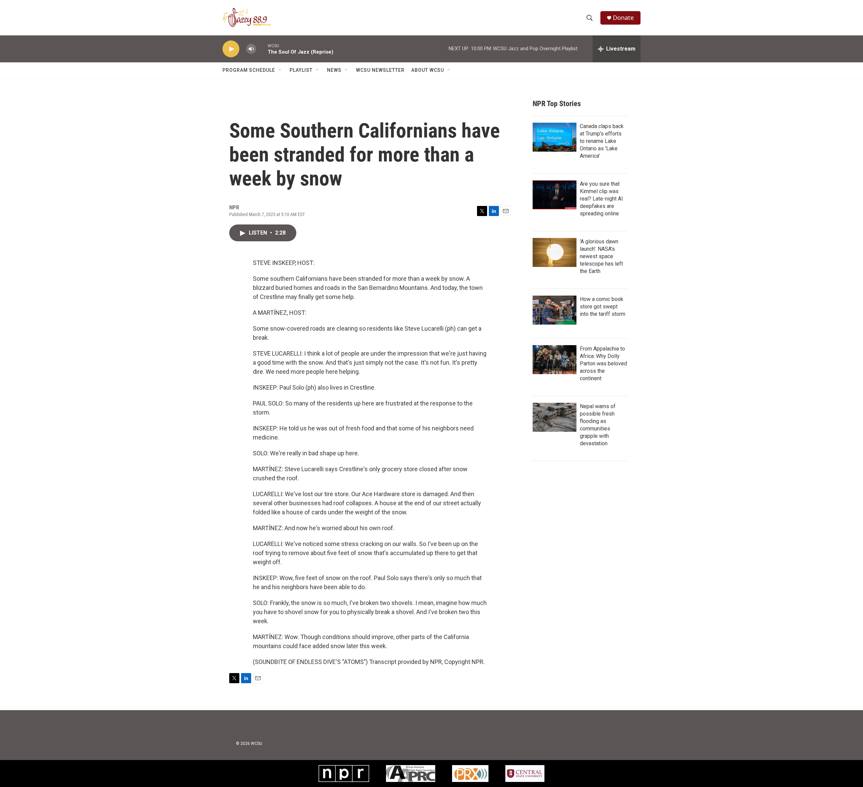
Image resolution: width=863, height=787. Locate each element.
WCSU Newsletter (380, 70)
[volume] (251, 49)
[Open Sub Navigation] (280, 70)
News (334, 70)
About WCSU (427, 70)
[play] (231, 49)
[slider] (262, 48)
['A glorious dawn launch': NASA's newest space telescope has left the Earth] (554, 252)
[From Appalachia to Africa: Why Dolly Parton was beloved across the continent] (554, 359)
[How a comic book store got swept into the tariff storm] (554, 310)
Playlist (301, 70)
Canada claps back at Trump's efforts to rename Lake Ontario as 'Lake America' (602, 141)
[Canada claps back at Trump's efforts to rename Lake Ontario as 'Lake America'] (554, 137)
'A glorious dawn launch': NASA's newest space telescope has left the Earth (601, 256)
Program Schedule (248, 70)
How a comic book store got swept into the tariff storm (602, 306)
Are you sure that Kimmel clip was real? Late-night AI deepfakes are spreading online (601, 199)
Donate (623, 17)
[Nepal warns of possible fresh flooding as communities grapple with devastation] (554, 417)
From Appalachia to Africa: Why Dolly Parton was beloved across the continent (603, 363)
